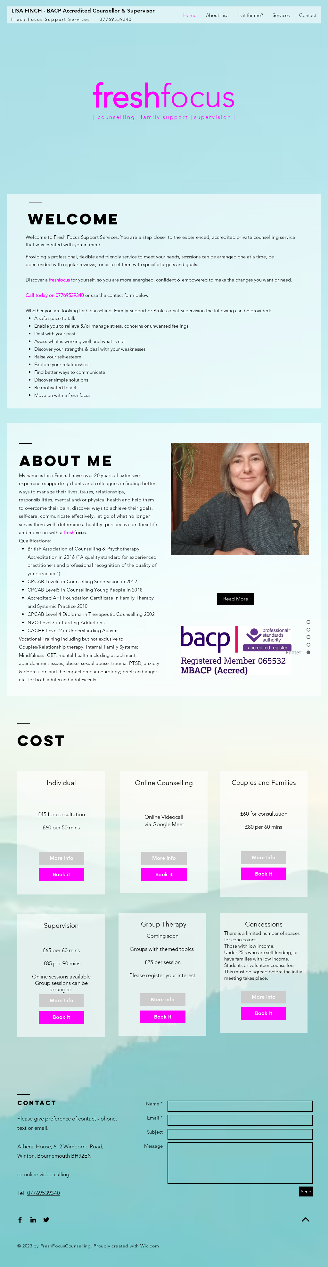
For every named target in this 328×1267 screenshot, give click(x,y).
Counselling (98, 310)
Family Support (130, 310)
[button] (281, 15)
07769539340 (43, 1193)
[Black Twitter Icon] (46, 1220)
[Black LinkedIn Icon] (33, 1220)
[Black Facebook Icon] (20, 1220)
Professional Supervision (179, 310)
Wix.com (149, 1246)
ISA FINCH (28, 10)
